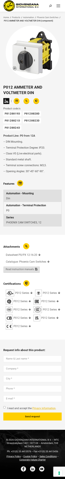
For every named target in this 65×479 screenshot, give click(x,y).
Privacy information (44, 408)
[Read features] (17, 101)
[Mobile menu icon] (58, 5)
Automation (28, 17)
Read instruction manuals (20, 269)
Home (6, 17)
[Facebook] (23, 469)
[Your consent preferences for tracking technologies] (59, 473)
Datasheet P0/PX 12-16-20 (21, 254)
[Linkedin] (32, 469)
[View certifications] (36, 101)
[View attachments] (26, 101)
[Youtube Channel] (41, 469)
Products (16, 17)
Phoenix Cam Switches (47, 17)
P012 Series (22, 293)
